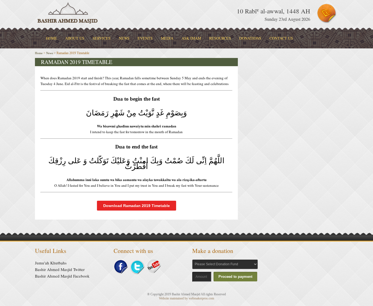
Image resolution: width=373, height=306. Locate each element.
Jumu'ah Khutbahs (51, 263)
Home (51, 38)
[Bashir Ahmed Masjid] (67, 23)
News (124, 38)
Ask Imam (191, 38)
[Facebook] (121, 273)
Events (145, 38)
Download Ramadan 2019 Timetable (136, 205)
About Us (74, 38)
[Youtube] (154, 272)
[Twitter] (137, 273)
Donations (250, 38)
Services (102, 38)
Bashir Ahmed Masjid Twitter (60, 269)
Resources (220, 38)
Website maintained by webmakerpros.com (186, 298)
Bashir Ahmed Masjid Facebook (62, 276)
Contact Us (281, 38)
